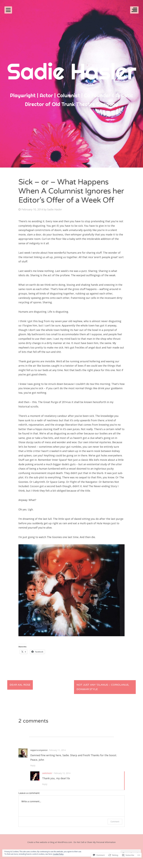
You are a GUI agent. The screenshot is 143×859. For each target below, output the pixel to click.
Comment (114, 821)
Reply (32, 765)
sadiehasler (47, 773)
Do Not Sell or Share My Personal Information (94, 842)
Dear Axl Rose (20, 684)
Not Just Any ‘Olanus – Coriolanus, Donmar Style (103, 687)
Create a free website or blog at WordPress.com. (49, 842)
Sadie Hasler (54, 209)
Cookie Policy (58, 854)
